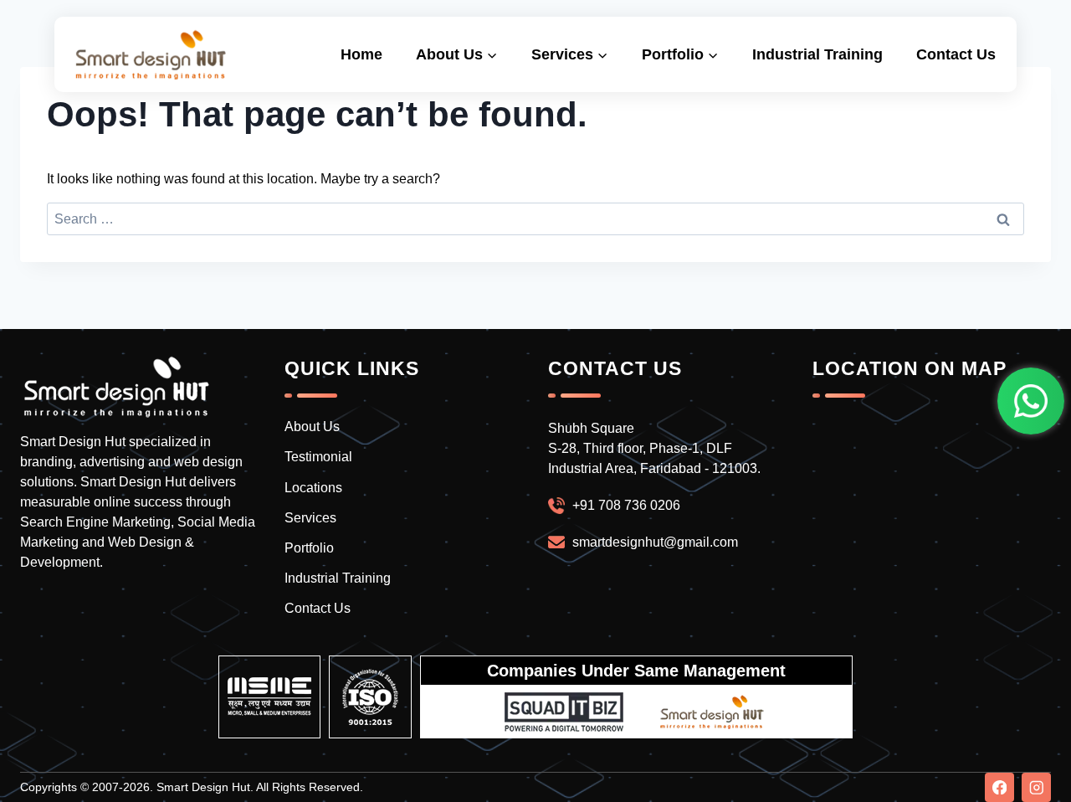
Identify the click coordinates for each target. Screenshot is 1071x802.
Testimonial (318, 457)
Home (361, 54)
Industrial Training (817, 54)
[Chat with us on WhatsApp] (1030, 401)
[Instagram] (1036, 787)
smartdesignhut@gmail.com (655, 542)
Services (310, 518)
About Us (312, 426)
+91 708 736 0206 (626, 505)
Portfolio (309, 548)
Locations (313, 488)
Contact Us (956, 54)
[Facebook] (999, 787)
